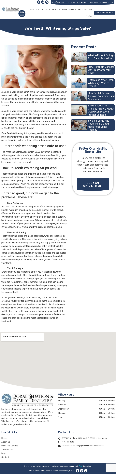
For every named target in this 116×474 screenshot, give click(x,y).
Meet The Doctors (9, 446)
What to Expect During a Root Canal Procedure (101, 57)
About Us (5, 442)
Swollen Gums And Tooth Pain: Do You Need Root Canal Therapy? (98, 125)
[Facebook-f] (38, 2)
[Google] (47, 2)
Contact (89, 16)
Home (4, 438)
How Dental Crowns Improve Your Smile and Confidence (101, 96)
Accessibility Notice (66, 471)
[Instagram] (42, 2)
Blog (90, 9)
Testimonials (82, 9)
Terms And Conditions (49, 471)
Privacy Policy (34, 471)
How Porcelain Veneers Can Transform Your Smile (101, 69)
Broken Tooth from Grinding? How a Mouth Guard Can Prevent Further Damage (101, 110)
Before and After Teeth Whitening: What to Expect (101, 83)
